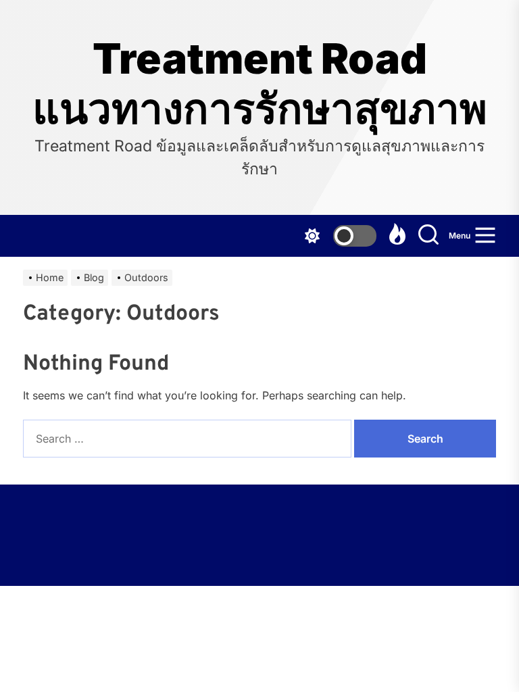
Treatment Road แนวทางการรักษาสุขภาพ (259, 84)
